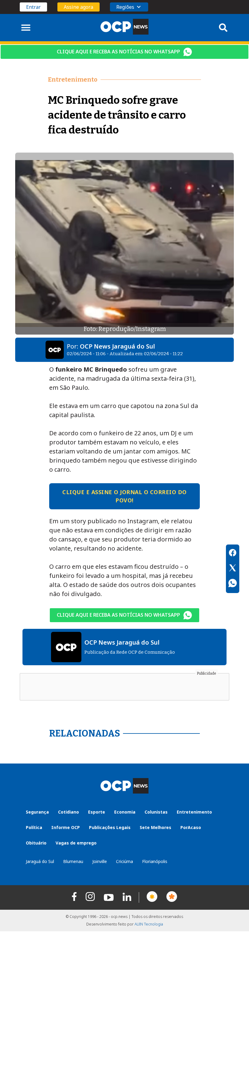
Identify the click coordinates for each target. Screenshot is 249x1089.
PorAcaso (190, 827)
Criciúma (124, 861)
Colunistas (156, 812)
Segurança (37, 812)
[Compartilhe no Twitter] (232, 568)
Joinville (99, 861)
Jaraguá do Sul (40, 861)
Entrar (33, 7)
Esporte (96, 812)
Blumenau (73, 861)
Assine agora (78, 7)
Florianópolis (154, 861)
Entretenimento (194, 812)
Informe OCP (65, 827)
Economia (124, 812)
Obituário (36, 843)
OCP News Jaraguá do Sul (117, 346)
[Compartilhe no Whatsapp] (232, 583)
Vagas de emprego (76, 843)
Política (34, 827)
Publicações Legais (110, 827)
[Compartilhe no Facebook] (232, 553)
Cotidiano (68, 812)
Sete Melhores (155, 827)
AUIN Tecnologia (149, 924)
